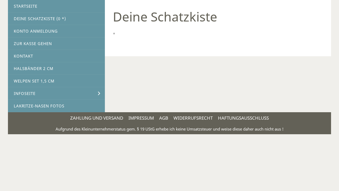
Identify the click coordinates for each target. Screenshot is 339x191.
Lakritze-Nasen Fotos (39, 105)
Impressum (141, 118)
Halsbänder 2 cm (33, 68)
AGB (163, 118)
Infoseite (24, 93)
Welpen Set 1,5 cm (34, 81)
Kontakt (23, 56)
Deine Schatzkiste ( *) (40, 18)
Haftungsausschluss (243, 118)
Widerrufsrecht (193, 118)
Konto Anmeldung (36, 31)
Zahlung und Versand (96, 118)
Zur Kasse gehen (33, 43)
